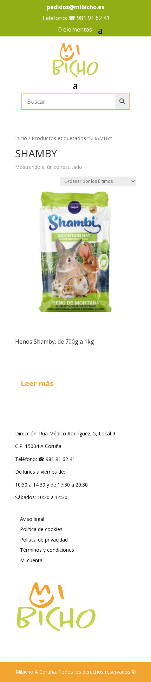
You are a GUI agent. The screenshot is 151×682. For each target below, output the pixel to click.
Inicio (21, 138)
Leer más (37, 383)
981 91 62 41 (93, 18)
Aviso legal (32, 519)
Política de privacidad (44, 539)
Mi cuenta (31, 560)
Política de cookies (41, 529)
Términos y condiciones (47, 549)
